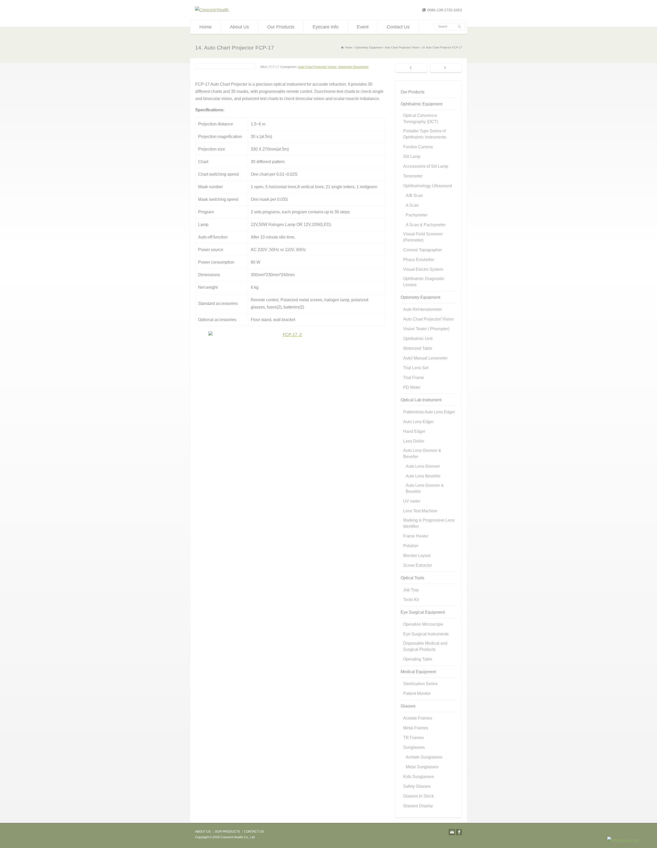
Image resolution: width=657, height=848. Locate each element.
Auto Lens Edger (418, 422)
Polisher (410, 546)
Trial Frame (413, 377)
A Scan (412, 205)
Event (363, 26)
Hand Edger (414, 431)
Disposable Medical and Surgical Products (425, 646)
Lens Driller (413, 441)
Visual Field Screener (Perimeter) (423, 237)
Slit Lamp (411, 156)
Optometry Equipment (353, 67)
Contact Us (398, 26)
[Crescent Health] (212, 10)
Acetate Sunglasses (424, 757)
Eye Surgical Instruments (426, 634)
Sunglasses (414, 747)
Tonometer (412, 176)
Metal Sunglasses (422, 767)
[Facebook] (459, 832)
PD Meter (411, 387)
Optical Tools (412, 578)
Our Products (280, 26)
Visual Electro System (423, 269)
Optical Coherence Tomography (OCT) (420, 118)
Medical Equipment (418, 672)
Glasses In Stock (418, 796)
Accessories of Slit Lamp (425, 166)
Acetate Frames (417, 718)
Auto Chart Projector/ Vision (317, 67)
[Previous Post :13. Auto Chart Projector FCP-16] (411, 68)
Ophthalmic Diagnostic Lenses (424, 281)
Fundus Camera (418, 147)
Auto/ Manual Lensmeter (425, 358)
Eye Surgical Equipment (423, 612)
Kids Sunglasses (418, 776)
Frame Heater (415, 536)
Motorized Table (417, 348)
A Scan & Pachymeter (426, 225)
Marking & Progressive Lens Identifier (429, 523)
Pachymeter (417, 215)
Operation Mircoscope (423, 624)
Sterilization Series (420, 684)
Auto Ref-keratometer (422, 309)
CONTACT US (254, 831)
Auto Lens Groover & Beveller (422, 453)
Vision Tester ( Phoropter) (426, 329)
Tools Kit (411, 599)
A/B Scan (414, 195)
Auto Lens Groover (423, 466)
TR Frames (413, 737)
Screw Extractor (417, 565)
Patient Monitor (417, 693)
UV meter (411, 501)
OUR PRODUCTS (227, 831)
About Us (239, 26)
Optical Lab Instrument (421, 400)
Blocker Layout (416, 555)
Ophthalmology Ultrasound (427, 186)
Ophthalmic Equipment (421, 104)
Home (205, 26)
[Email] (452, 832)
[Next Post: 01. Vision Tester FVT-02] (446, 68)
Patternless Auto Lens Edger (429, 412)
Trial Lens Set (415, 368)
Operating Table (417, 659)
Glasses (408, 706)
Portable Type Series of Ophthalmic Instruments (424, 134)
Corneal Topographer (422, 250)
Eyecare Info (326, 26)
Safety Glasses (417, 786)
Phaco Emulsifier (418, 259)
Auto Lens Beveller (423, 476)
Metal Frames (415, 728)
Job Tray (411, 590)
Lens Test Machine (420, 511)
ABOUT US (203, 831)
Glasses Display (418, 806)
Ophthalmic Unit (417, 338)
